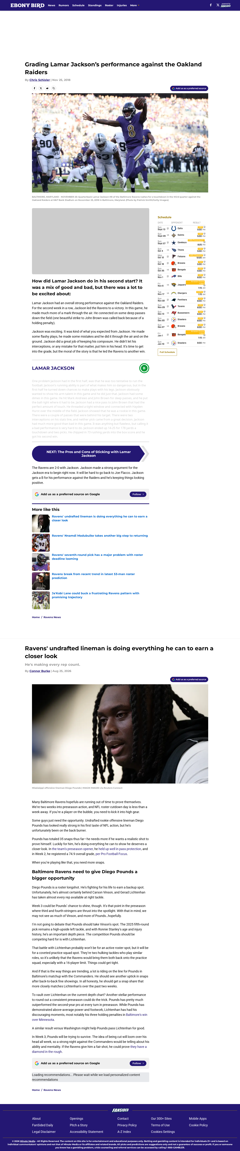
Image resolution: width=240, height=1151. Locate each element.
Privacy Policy (127, 1125)
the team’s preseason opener (72, 849)
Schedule (78, 5)
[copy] (53, 88)
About (36, 1118)
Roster (109, 5)
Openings (76, 1118)
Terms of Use (160, 1125)
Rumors (64, 5)
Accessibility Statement (86, 1132)
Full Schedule (167, 352)
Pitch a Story (79, 1125)
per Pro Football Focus (111, 854)
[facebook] (211, 5)
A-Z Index (124, 1132)
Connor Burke (39, 671)
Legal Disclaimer (44, 1132)
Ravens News (52, 617)
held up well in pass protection (120, 849)
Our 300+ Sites (161, 1118)
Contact (123, 1118)
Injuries (122, 5)
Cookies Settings (163, 1132)
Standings (94, 5)
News (51, 5)
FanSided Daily (42, 1125)
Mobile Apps (198, 1118)
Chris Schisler (39, 80)
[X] (218, 5)
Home (36, 617)
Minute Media (27, 1141)
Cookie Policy (198, 1125)
